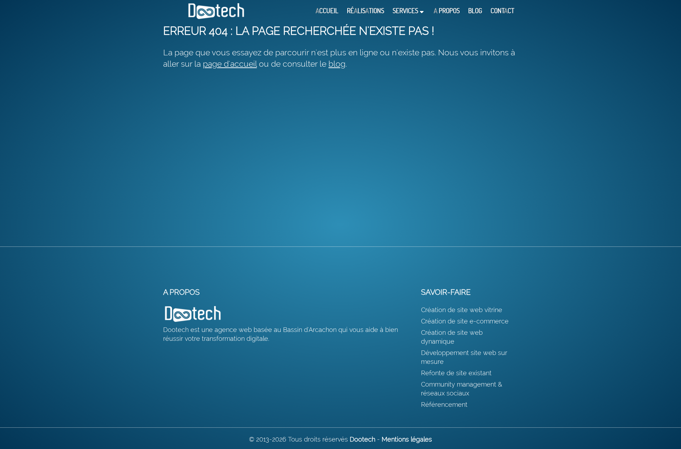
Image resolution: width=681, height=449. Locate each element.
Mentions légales (407, 439)
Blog (475, 11)
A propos (447, 11)
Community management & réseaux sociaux (461, 389)
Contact (502, 11)
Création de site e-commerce (465, 321)
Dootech (362, 439)
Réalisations (365, 11)
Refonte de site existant (456, 373)
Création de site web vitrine (461, 310)
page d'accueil (230, 63)
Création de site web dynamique (452, 337)
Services (405, 11)
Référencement (444, 404)
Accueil (327, 11)
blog (336, 63)
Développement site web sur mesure (464, 357)
